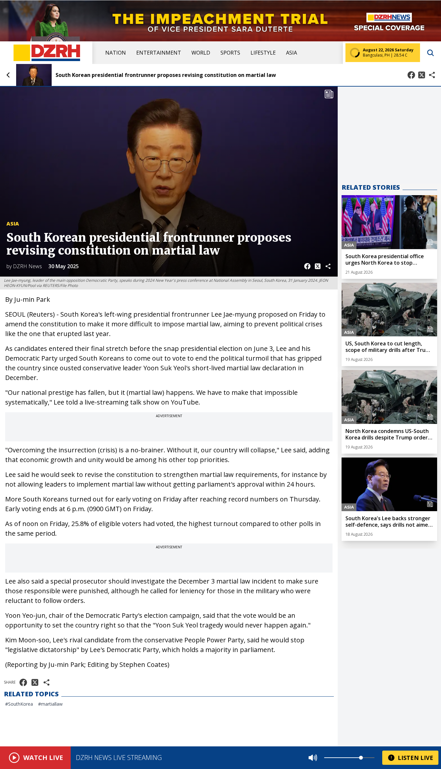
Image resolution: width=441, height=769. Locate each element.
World (200, 52)
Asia (291, 52)
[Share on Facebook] (411, 75)
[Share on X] (422, 75)
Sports (230, 52)
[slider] (361, 758)
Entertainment (158, 52)
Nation (115, 52)
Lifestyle (263, 52)
